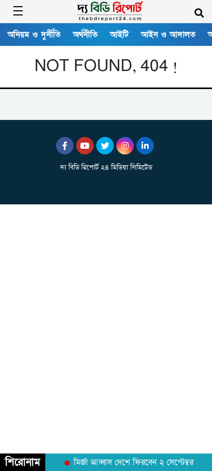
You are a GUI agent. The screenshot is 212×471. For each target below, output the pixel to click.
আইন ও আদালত (168, 34)
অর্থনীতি (85, 34)
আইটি (119, 34)
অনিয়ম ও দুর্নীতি (34, 34)
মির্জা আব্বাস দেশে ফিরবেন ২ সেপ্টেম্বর (132, 462)
